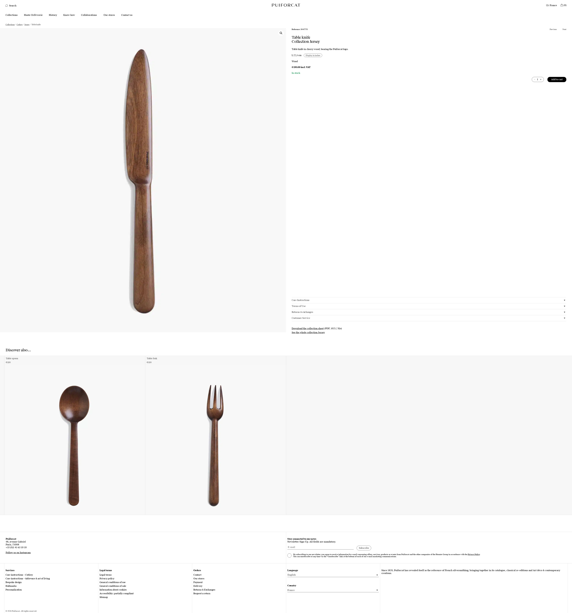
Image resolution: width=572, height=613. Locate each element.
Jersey (26, 24)
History (53, 15)
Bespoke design (14, 582)
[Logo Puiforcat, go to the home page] (286, 5)
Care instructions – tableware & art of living (28, 578)
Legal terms (106, 575)
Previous (553, 29)
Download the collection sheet (308, 328)
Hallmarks (11, 586)
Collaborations (89, 15)
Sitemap (104, 597)
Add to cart (557, 79)
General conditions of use (113, 582)
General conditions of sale (113, 586)
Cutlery (19, 24)
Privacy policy (107, 578)
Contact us (126, 15)
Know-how (69, 15)
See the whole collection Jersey (308, 332)
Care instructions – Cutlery (19, 575)
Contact (197, 575)
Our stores (109, 15)
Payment (197, 582)
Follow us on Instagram (18, 552)
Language (292, 570)
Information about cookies (113, 589)
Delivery (197, 586)
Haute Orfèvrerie (33, 15)
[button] (281, 33)
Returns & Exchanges (204, 589)
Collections (12, 15)
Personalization (14, 589)
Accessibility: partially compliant (117, 593)
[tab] (429, 300)
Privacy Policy (474, 554)
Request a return (201, 593)
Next (564, 29)
